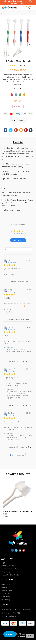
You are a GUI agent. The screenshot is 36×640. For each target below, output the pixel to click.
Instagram (20, 550)
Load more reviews (18, 455)
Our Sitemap (5, 600)
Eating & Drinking (7, 566)
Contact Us (5, 593)
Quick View (31, 480)
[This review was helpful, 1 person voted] (27, 319)
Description (18, 142)
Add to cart (8, 517)
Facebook (5, 130)
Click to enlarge (30, 45)
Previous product (28, 13)
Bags (3, 563)
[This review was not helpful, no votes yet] (30, 282)
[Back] (2, 13)
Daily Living (5, 572)
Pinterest (26, 130)
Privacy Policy (6, 584)
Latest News (5, 596)
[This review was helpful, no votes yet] (27, 282)
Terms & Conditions (8, 590)
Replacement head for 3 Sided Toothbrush (17, 511)
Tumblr (31, 130)
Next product (33, 13)
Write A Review (18, 240)
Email (21, 130)
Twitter (11, 130)
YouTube (23, 550)
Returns (4, 587)
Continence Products (9, 569)
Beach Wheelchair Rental (10, 575)
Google (16, 130)
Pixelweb (22, 637)
